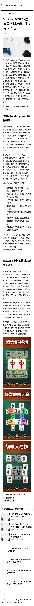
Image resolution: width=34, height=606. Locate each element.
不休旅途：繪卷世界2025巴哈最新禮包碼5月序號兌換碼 (22, 525)
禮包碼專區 (10, 498)
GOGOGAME (11, 5)
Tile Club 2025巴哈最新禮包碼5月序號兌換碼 (19, 549)
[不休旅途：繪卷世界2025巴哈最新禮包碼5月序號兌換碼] (5, 527)
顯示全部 (30, 509)
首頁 (4, 13)
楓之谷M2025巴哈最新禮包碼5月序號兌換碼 (21, 515)
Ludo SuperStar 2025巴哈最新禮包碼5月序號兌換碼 (19, 582)
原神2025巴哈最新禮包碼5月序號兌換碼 (21, 535)
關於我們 (10, 602)
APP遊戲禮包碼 (12, 13)
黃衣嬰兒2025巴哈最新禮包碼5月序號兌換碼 (19, 571)
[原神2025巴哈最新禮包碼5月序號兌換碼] (5, 537)
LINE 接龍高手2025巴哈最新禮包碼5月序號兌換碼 (18, 560)
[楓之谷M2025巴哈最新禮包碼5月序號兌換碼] (5, 517)
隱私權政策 (18, 602)
